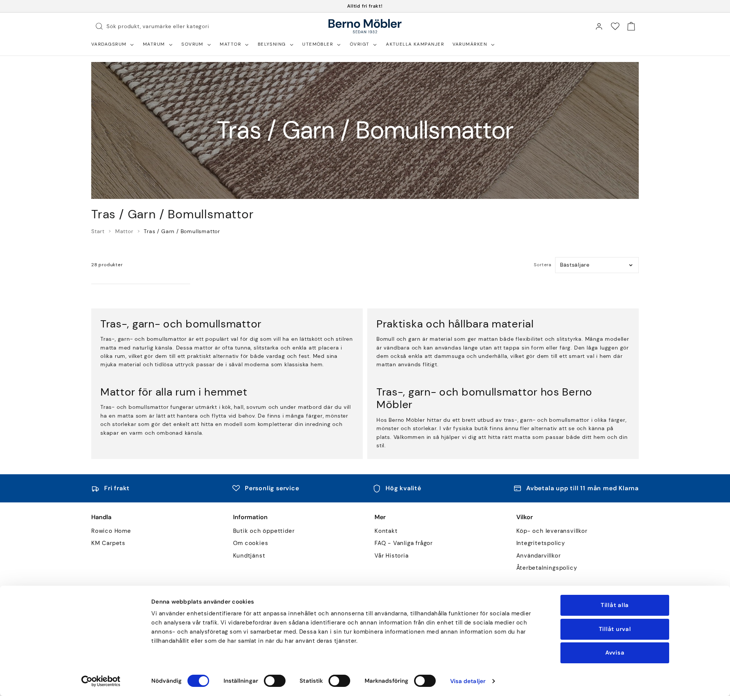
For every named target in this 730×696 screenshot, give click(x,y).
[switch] (275, 681)
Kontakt (386, 531)
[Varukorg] (631, 26)
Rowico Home (111, 531)
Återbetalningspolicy (546, 568)
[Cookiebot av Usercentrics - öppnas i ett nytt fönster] (101, 681)
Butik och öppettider (264, 531)
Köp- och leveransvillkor (551, 531)
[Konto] (598, 26)
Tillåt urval (615, 629)
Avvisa (615, 652)
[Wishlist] (615, 26)
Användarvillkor (538, 556)
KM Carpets (108, 543)
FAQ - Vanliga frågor (404, 543)
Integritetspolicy (540, 543)
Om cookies (250, 543)
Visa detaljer (468, 681)
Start (98, 231)
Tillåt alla (615, 605)
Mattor (124, 231)
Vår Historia (392, 556)
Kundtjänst (249, 556)
